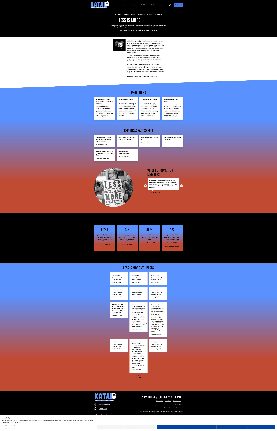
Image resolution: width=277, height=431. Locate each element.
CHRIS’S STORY (155, 342)
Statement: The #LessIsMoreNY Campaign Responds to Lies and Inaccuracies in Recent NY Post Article (158, 308)
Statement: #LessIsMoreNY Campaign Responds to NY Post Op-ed (138, 344)
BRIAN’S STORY (136, 275)
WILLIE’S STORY (116, 290)
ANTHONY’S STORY (117, 342)
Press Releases (149, 397)
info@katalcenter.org (104, 404)
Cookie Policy (168, 400)
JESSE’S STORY (155, 275)
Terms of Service (177, 400)
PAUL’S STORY (116, 275)
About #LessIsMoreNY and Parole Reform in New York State (104, 153)
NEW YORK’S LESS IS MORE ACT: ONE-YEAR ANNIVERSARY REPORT (118, 306)
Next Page (138, 377)
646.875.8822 (103, 408)
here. (106, 144)
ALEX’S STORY (155, 290)
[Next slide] (181, 185)
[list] (163, 186)
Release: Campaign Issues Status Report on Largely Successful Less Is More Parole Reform (138, 307)
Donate (177, 397)
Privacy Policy (159, 400)
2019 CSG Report (127, 244)
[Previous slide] (145, 185)
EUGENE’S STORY (137, 290)
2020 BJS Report (105, 244)
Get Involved (178, 5)
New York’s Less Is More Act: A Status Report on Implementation (103, 139)
